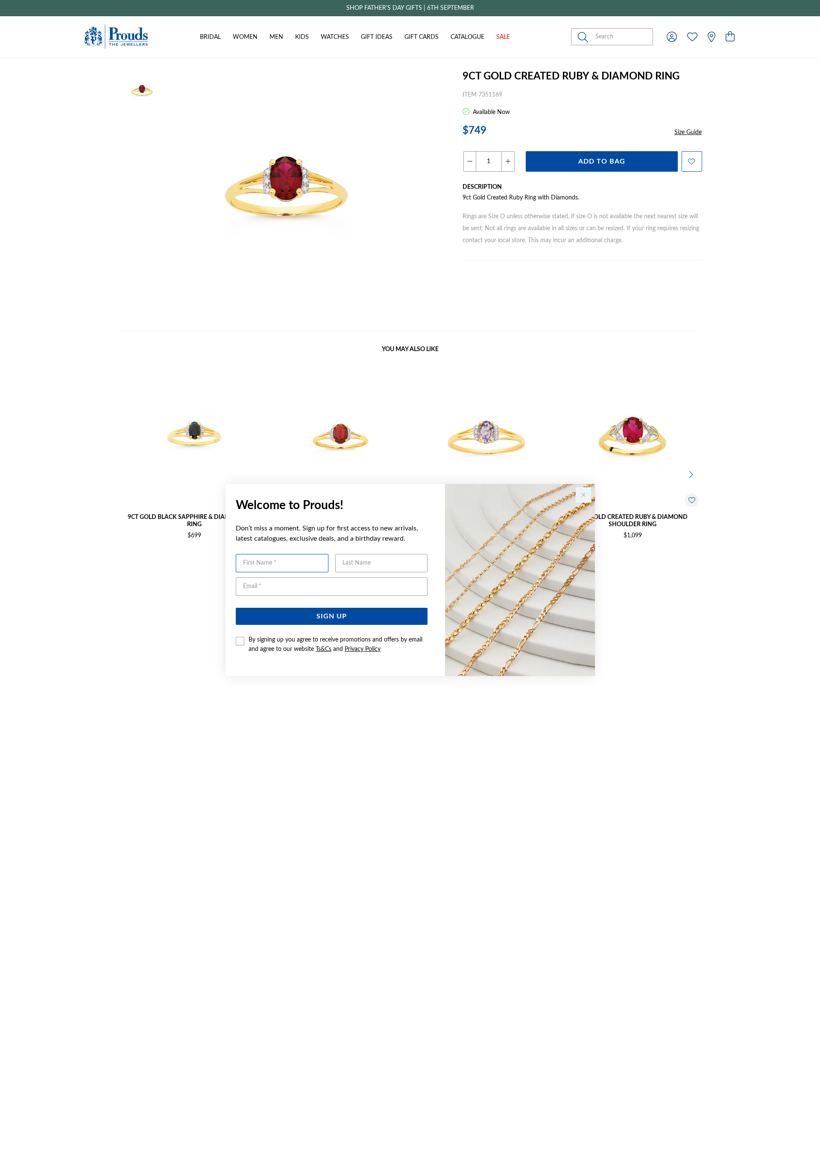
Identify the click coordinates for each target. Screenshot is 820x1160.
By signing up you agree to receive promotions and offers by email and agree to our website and (335, 644)
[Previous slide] (128, 473)
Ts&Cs (323, 649)
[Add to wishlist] (692, 161)
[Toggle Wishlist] (692, 500)
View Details (158, 563)
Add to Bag (601, 161)
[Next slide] (692, 473)
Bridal (210, 37)
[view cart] (730, 37)
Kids (302, 37)
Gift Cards (421, 37)
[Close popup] (583, 495)
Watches (335, 37)
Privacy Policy (363, 649)
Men (276, 37)
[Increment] (507, 161)
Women (245, 37)
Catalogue (467, 37)
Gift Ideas (376, 37)
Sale (503, 37)
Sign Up (331, 616)
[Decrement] (470, 161)
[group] (410, 8)
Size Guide (688, 132)
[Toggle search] (584, 36)
